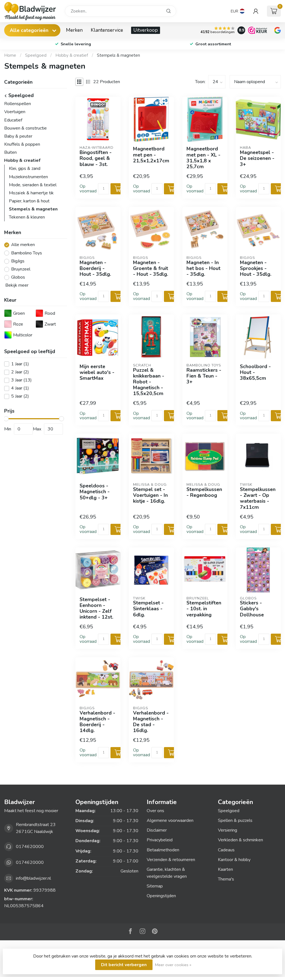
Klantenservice (107, 30)
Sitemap (155, 886)
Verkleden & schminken (240, 840)
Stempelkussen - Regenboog (204, 492)
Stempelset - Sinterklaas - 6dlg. (148, 609)
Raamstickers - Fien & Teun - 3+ (203, 376)
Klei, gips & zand (24, 168)
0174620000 (30, 847)
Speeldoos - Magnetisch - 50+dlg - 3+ (95, 491)
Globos (18, 277)
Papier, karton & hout (29, 201)
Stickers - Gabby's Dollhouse (252, 609)
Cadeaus (226, 850)
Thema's (226, 879)
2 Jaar (20, 372)
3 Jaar (21, 380)
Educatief (13, 120)
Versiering (227, 830)
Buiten (10, 152)
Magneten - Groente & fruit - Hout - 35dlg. (150, 268)
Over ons (155, 811)
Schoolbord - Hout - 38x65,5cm (255, 372)
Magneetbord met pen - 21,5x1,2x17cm (151, 154)
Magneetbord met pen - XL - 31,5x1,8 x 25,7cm (203, 158)
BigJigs (17, 261)
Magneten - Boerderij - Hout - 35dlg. (95, 268)
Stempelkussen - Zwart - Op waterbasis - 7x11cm (258, 498)
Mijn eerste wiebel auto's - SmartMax (97, 372)
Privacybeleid (160, 840)
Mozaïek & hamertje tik (31, 193)
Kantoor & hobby (234, 860)
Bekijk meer (16, 285)
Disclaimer (157, 830)
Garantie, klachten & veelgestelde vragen (167, 872)
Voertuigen (14, 112)
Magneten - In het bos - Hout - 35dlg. (203, 268)
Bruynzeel (20, 269)
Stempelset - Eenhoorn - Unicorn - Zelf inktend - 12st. (96, 608)
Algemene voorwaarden (170, 820)
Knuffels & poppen (22, 144)
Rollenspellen (17, 104)
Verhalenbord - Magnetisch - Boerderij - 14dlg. (97, 722)
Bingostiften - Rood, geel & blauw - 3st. (96, 158)
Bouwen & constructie (25, 128)
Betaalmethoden (163, 850)
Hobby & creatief (71, 55)
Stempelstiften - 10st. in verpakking (203, 609)
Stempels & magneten (118, 55)
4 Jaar (20, 388)
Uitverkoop (145, 30)
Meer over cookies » (173, 965)
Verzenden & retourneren (171, 860)
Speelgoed (35, 55)
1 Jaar (20, 364)
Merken (74, 30)
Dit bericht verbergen (124, 965)
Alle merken (23, 244)
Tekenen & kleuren (27, 217)
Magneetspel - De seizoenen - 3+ (257, 158)
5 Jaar (20, 396)
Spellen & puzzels (235, 820)
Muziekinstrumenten (28, 177)
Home (10, 55)
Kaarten (225, 869)
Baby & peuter (18, 136)
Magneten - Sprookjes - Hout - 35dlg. (255, 268)
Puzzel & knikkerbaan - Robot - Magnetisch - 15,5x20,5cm (148, 382)
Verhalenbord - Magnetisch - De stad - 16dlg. (151, 722)
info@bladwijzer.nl (33, 878)
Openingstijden (161, 896)
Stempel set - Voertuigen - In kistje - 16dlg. (150, 495)
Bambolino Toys (26, 253)
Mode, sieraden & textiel (32, 185)
